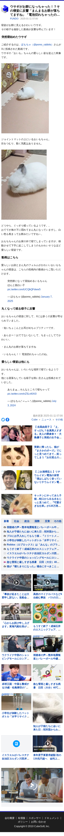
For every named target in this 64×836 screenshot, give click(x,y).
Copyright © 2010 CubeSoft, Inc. (32, 826)
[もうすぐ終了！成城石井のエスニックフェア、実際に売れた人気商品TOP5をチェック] (48, 613)
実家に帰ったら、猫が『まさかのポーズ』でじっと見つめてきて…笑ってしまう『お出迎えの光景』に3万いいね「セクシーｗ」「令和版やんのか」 (48, 457)
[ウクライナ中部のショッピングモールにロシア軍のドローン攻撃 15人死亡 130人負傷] (16, 643)
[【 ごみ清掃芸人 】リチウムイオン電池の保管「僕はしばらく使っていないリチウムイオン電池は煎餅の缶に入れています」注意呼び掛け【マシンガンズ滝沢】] (16, 480)
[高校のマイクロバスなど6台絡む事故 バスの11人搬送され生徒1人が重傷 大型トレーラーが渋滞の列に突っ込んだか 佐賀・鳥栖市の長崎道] (48, 582)
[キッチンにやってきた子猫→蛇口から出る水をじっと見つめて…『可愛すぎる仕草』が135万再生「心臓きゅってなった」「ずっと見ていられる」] (16, 509)
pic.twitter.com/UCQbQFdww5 (24, 289)
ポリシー (23, 821)
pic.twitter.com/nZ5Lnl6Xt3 (22, 393)
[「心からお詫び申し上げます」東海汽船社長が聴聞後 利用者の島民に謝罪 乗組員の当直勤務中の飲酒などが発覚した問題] (16, 611)
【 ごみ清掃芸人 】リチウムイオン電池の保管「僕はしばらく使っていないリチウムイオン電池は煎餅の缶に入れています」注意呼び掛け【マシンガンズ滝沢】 (48, 482)
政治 (26, 521)
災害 (47, 521)
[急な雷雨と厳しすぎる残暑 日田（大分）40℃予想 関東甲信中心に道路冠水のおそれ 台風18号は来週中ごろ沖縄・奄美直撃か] (48, 672)
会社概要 (10, 818)
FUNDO (14, 18)
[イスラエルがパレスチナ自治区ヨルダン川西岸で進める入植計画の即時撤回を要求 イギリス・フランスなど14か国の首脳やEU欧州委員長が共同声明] (16, 743)
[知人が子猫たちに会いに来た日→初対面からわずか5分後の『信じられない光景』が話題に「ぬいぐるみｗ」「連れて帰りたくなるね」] (48, 708)
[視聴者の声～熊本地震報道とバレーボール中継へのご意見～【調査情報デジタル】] (48, 643)
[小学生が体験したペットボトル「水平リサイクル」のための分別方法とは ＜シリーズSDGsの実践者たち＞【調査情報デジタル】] (16, 701)
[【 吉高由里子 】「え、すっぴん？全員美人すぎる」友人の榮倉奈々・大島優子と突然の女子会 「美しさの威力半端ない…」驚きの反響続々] (16, 433)
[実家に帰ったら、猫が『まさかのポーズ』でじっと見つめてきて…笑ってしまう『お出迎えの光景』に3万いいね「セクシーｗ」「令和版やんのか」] (16, 460)
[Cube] (4, 12)
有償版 (21, 818)
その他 (57, 521)
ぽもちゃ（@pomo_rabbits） (37, 44)
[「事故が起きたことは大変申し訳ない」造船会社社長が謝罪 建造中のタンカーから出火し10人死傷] (16, 582)
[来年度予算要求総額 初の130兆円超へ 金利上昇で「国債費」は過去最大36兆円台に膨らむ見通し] (48, 743)
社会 (16, 521)
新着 (6, 521)
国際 (37, 521)
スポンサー (35, 818)
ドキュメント (51, 818)
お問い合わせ (38, 821)
